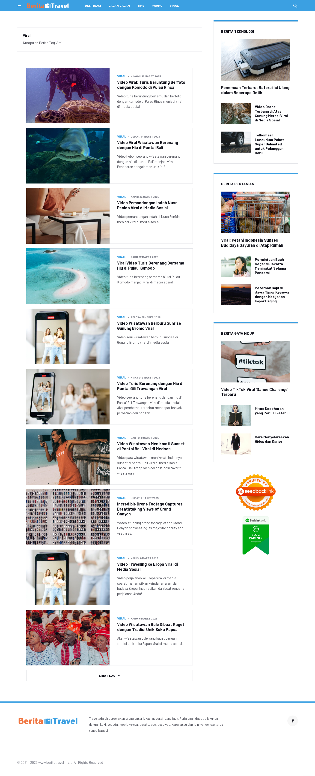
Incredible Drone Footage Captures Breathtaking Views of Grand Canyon (150, 508)
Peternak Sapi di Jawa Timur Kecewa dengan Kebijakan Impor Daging (272, 294)
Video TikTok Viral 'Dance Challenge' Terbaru (254, 392)
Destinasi (93, 5)
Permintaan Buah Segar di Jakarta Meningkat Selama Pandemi (270, 266)
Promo (157, 5)
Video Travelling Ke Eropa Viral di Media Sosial (147, 567)
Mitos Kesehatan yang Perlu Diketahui (272, 410)
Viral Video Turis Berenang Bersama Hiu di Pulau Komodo (150, 265)
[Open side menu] (19, 5)
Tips (140, 5)
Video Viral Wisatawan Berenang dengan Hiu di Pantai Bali (147, 145)
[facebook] (292, 721)
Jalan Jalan (119, 5)
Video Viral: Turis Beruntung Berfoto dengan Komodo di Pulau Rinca (151, 85)
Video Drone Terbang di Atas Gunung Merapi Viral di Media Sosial (271, 113)
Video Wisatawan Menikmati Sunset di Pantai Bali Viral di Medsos (151, 446)
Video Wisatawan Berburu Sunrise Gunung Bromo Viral (149, 326)
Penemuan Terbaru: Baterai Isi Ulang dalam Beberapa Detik (255, 90)
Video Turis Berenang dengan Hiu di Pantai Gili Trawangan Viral (150, 386)
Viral (174, 5)
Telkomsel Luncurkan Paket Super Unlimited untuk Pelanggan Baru (269, 144)
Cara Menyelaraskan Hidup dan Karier (272, 439)
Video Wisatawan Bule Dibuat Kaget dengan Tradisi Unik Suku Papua (150, 627)
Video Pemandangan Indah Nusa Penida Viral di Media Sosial (147, 205)
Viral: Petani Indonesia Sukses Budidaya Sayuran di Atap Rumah (252, 243)
